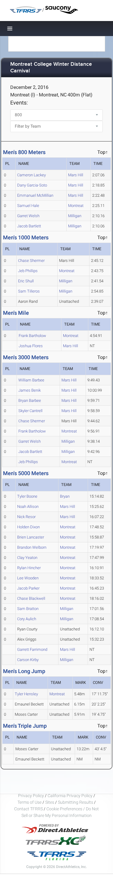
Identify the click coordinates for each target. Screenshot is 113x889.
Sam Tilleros (29, 291)
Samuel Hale (28, 205)
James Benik (29, 390)
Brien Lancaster (30, 537)
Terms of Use (29, 802)
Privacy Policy (31, 795)
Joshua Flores (31, 346)
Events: (19, 102)
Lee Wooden (28, 578)
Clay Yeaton (27, 557)
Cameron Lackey (31, 175)
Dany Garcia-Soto (32, 185)
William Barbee (31, 380)
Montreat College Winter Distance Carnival (51, 67)
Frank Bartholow (32, 335)
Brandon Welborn (31, 547)
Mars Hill (75, 175)
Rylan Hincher (29, 568)
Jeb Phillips (28, 271)
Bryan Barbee (29, 400)
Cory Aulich (26, 619)
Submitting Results (75, 802)
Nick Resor (26, 516)
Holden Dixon (28, 527)
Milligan (74, 216)
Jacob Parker (28, 588)
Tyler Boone (27, 496)
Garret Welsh (28, 216)
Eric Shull (26, 281)
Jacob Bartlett (29, 226)
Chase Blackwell (31, 598)
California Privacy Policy (70, 795)
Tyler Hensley (26, 694)
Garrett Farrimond (32, 649)
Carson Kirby (28, 659)
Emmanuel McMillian (35, 195)
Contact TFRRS (29, 808)
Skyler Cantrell (30, 410)
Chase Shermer (31, 260)
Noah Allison (28, 506)
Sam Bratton (28, 608)
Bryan (65, 496)
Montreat (75, 205)
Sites (49, 802)
